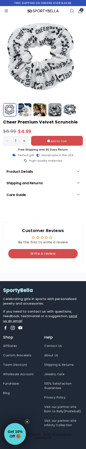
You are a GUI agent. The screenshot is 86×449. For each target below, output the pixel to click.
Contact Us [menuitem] (53, 346)
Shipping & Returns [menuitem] (59, 365)
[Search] (72, 10)
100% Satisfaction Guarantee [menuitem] (58, 386)
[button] (15, 434)
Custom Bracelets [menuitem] (17, 355)
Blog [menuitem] (6, 393)
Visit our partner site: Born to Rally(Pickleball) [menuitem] (62, 409)
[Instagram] (12, 327)
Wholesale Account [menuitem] (18, 374)
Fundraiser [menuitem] (11, 384)
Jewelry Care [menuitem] (54, 374)
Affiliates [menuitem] (10, 346)
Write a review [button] (43, 253)
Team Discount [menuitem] (15, 365)
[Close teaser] (27, 422)
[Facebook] (5, 327)
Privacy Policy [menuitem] (55, 397)
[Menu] (6, 11)
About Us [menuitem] (51, 355)
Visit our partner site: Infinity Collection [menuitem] (60, 423)
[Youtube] (20, 327)
